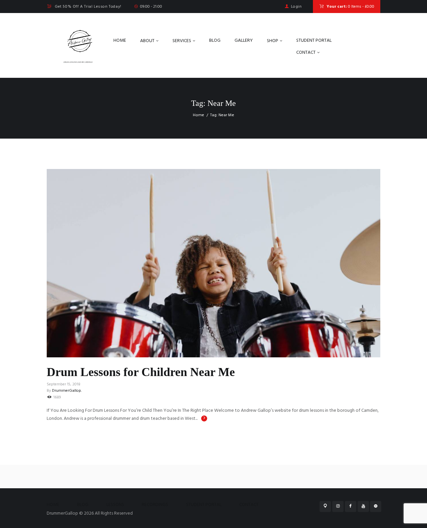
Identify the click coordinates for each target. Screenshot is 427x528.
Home (198, 115)
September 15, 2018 (63, 384)
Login (296, 6)
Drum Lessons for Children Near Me (141, 372)
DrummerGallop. (67, 390)
